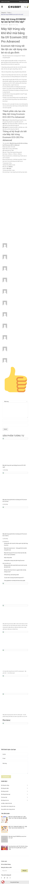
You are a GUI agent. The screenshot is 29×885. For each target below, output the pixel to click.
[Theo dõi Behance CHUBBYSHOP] (7, 878)
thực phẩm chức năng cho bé (8, 809)
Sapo (17, 882)
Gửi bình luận (6, 776)
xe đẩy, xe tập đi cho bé (6, 803)
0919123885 (7, 1)
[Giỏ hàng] (27, 7)
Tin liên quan (5, 813)
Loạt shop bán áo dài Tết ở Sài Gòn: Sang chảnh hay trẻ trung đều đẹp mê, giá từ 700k (18, 848)
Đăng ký (21, 1)
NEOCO (10, 166)
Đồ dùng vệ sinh (4, 791)
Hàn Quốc (9, 168)
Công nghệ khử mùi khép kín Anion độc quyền (14, 580)
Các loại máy (4, 797)
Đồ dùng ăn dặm (5, 788)
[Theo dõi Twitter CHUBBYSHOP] (4, 878)
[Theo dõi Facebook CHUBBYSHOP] (2, 878)
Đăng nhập (25, 1)
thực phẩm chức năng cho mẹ (8, 806)
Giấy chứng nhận (8, 557)
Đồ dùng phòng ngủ (5, 794)
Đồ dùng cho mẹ (5, 800)
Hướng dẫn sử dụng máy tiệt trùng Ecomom (14, 560)
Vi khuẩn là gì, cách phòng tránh (11, 574)
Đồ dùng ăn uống (5, 785)
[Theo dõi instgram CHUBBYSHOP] (10, 878)
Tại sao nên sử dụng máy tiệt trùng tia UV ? (14, 577)
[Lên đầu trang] (25, 877)
